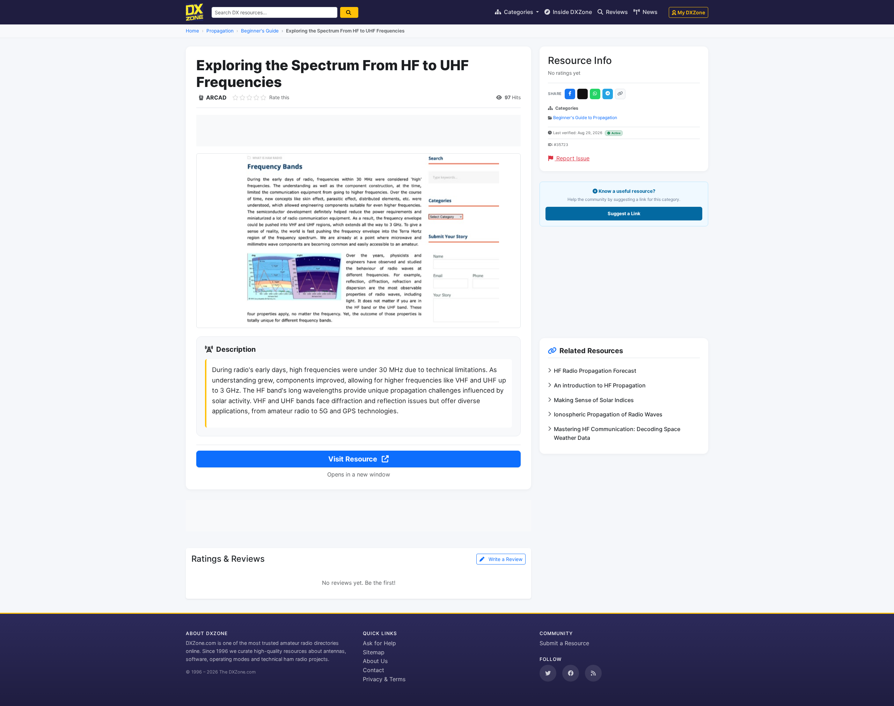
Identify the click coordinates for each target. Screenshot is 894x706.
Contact (373, 670)
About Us (375, 660)
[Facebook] (570, 94)
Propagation (220, 31)
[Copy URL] (620, 94)
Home (192, 31)
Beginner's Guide (260, 31)
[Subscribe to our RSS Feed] (593, 673)
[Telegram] (607, 94)
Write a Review (504, 559)
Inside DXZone (571, 11)
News (649, 11)
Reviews (616, 11)
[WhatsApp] (595, 94)
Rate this (279, 97)
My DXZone (691, 12)
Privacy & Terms (384, 679)
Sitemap (373, 652)
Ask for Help (379, 643)
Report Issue (572, 158)
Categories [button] (519, 11)
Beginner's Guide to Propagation (585, 117)
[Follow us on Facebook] (570, 673)
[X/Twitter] (582, 94)
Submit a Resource (564, 643)
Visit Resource (353, 459)
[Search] (349, 12)
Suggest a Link (624, 213)
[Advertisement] (358, 130)
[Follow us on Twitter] (548, 673)
